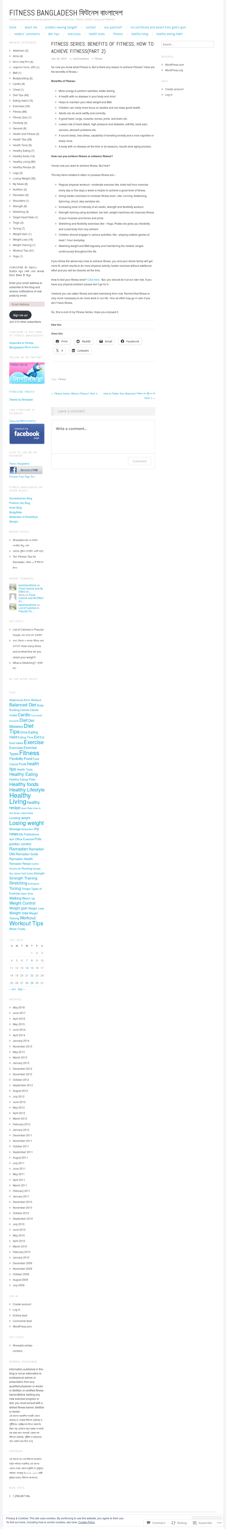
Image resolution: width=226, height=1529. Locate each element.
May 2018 (19, 1007)
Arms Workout (32, 700)
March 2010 (20, 1246)
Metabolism (27, 829)
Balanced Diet (22, 704)
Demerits (14, 720)
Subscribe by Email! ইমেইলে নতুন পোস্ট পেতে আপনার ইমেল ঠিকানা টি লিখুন (26, 271)
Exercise (34, 742)
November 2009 (22, 1268)
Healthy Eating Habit (169, 34)
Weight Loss (20, 239)
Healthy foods (21, 156)
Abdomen (18, 50)
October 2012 (21, 1079)
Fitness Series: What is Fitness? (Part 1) (74, 393)
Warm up (28, 898)
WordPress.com (22, 1326)
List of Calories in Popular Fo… (29, 609)
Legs (16, 173)
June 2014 (19, 1029)
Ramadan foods (27, 853)
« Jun (12, 989)
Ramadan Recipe (20, 863)
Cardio (17, 84)
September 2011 (23, 1152)
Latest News (26, 813)
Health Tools (97, 34)
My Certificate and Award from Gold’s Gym (158, 27)
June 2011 (19, 1168)
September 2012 (23, 1085)
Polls (37, 838)
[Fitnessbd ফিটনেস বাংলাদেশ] (27, 433)
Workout (28, 918)
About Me (31, 27)
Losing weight (26, 822)
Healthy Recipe (22, 167)
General (18, 128)
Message (15, 829)
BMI (15, 73)
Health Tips (19, 139)
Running (27, 868)
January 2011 (21, 1196)
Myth (11, 839)
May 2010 (19, 1235)
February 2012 (21, 1124)
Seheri (17, 873)
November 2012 (22, 1074)
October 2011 (21, 1146)
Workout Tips (20, 250)
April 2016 (19, 1018)
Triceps (26, 889)
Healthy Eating (21, 150)
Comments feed (22, 1321)
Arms (16, 56)
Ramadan (19, 195)
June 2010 (19, 1229)
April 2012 (19, 1113)
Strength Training (23, 878)
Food (28, 758)
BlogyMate (15, 512)
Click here (93, 279)
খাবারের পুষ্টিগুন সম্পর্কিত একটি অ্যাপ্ (28, 551)
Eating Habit (20, 100)
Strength (18, 206)
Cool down (36, 715)
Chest (16, 89)
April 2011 (19, 1180)
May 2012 (19, 1107)
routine (35, 863)
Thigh (16, 222)
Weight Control (22, 903)
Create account (22, 1304)
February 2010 (21, 1252)
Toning (17, 228)
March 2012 (20, 1118)
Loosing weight (19, 817)
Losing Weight (21, 178)
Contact (91, 27)
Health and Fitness (24, 134)
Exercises (74, 34)
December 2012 (22, 1068)
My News (18, 184)
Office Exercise (24, 839)
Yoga (16, 256)
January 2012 (21, 1129)
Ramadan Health (21, 858)
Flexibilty (18, 123)
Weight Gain (20, 234)
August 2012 (20, 1090)
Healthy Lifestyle (27, 789)
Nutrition (18, 189)
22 (32, 975)
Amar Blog (15, 507)
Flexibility (16, 758)
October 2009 (21, 1274)
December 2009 (22, 1263)
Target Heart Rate (23, 217)
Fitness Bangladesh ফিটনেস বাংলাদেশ (66, 13)
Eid (36, 736)
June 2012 (19, 1102)
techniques (33, 883)
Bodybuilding (21, 78)
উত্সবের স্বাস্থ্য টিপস (21, 61)
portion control (20, 843)
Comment (140, 461)
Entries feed (20, 1315)
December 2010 (22, 1202)
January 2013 (21, 1063)
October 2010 (21, 1213)
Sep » (21, 989)
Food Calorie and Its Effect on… (31, 589)
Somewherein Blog (20, 498)
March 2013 (20, 1057)
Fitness (118, 34)
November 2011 (22, 1141)
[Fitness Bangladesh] (25, 469)
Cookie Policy (86, 1522)
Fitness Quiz (20, 117)
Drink (24, 732)
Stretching (19, 211)
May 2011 (19, 1174)
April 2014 (19, 1035)
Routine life (15, 868)
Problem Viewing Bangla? (61, 27)
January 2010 (21, 1257)
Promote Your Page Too (21, 476)
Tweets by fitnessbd (21, 399)
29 (32, 983)
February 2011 (21, 1191)
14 (26, 968)
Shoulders (19, 200)
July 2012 (18, 1096)
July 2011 (18, 1163)
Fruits (22, 764)
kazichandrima (81, 58)
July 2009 (18, 1285)
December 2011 (22, 1135)
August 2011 (20, 1157)
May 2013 (19, 1052)
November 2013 (22, 1046)
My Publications (29, 834)
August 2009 (20, 1279)
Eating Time (25, 737)
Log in (16, 1309)
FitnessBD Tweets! (22, 392)
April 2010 (19, 1241)
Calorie (24, 710)
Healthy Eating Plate (22, 779)
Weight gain (18, 907)
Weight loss (18, 912)
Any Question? (113, 27)
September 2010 (23, 1218)
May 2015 (19, 1024)
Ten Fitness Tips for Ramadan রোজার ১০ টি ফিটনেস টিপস (28, 561)
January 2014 (21, 1040)
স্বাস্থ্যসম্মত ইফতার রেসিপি (24, 67)
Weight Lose (36, 908)
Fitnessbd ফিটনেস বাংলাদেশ (22, 421)
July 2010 (18, 1224)
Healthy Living (139, 34)
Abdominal (16, 700)
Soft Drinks (27, 873)
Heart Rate (26, 808)
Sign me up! (20, 315)
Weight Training (22, 245)
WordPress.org (174, 70)
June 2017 (19, 1013)
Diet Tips (53, 34)
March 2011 (20, 1185)
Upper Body (27, 893)
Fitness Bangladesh (19, 463)
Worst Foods (17, 929)
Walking (15, 898)
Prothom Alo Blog (19, 503)
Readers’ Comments (27, 34)
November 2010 (22, 1207)
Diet (23, 720)
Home (12, 27)
